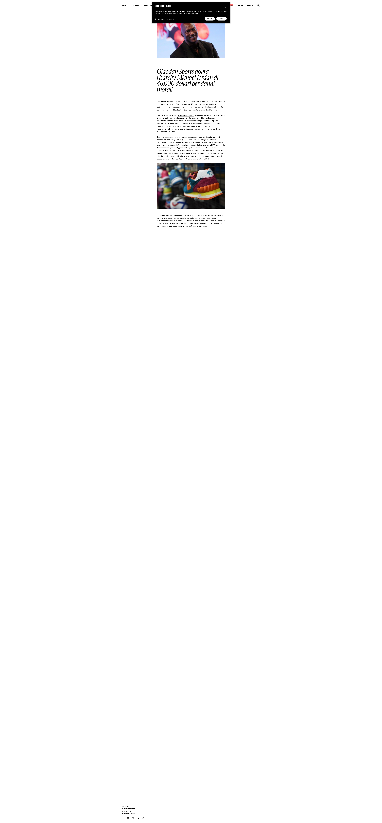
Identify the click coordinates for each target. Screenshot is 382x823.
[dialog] (191, 12)
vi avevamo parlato (186, 115)
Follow (250, 5)
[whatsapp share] (133, 818)
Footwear (135, 5)
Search (258, 5)
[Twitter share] (128, 818)
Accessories (148, 5)
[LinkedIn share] (138, 818)
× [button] (225, 7)
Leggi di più (194, 13)
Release (240, 5)
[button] (164, 19)
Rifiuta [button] (209, 18)
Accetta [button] (221, 18)
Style (124, 5)
